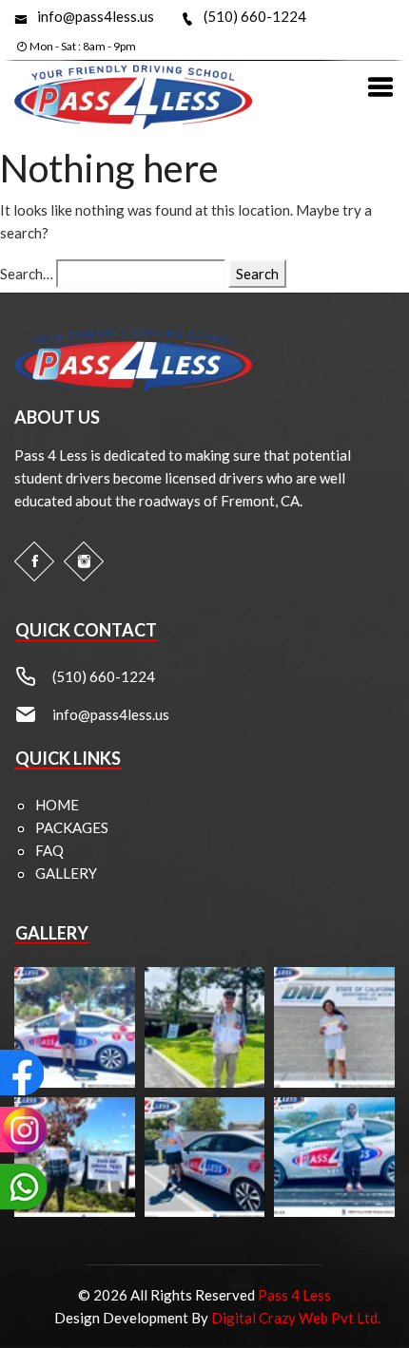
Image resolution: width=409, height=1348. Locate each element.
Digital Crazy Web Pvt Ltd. (295, 1317)
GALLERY (66, 873)
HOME (57, 804)
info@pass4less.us (95, 16)
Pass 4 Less (294, 1294)
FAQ (49, 850)
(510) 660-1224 (255, 16)
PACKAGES (71, 827)
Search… (26, 273)
